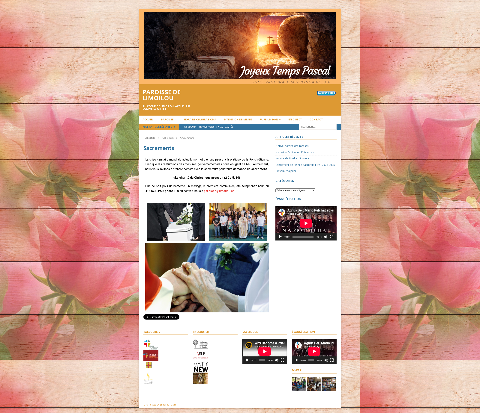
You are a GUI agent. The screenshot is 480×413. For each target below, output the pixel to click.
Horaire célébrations (200, 119)
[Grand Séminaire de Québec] (148, 370)
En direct (295, 119)
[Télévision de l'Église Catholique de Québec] (150, 359)
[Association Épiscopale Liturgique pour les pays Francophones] (200, 359)
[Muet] (326, 237)
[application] (306, 223)
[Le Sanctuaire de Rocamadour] (200, 381)
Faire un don (269, 119)
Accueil (147, 119)
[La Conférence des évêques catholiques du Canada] (200, 348)
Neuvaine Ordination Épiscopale (294, 152)
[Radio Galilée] (148, 381)
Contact (316, 119)
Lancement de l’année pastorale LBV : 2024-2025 (305, 165)
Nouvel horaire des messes (292, 146)
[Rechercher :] (318, 126)
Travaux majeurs (285, 171)
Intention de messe (238, 119)
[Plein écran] (332, 237)
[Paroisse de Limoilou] (240, 82)
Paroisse (167, 119)
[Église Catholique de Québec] (150, 348)
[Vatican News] (200, 370)
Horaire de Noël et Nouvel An (293, 158)
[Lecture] (280, 237)
